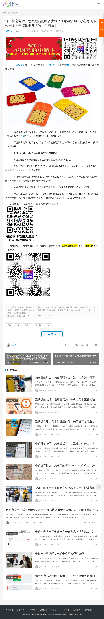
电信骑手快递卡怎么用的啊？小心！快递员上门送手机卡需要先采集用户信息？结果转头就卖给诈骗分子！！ (66, 465)
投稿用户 (9, 31)
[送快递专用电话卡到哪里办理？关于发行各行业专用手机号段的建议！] (19, 427)
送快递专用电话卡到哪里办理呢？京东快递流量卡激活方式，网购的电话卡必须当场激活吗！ (52, 510)
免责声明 (32, 610)
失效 (22, 135)
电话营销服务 (46, 31)
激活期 (52, 64)
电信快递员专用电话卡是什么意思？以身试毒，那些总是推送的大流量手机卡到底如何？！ (66, 531)
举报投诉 (20, 610)
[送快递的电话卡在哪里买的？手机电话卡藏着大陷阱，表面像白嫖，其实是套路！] (19, 405)
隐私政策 (88, 610)
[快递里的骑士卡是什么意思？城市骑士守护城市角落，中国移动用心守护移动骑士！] (19, 494)
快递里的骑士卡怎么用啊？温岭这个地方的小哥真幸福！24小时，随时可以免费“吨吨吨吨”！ (66, 377)
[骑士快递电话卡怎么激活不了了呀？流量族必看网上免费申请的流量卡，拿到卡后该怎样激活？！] (19, 582)
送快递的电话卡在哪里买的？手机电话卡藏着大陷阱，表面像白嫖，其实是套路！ (65, 399)
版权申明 (65, 610)
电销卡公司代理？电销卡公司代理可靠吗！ (61, 553)
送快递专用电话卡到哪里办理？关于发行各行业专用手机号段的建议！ (66, 421)
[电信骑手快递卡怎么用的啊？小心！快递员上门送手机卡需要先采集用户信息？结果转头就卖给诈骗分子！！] (19, 472)
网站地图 (54, 614)
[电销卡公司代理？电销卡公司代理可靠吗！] (19, 560)
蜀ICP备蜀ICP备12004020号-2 (71, 614)
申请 (16, 64)
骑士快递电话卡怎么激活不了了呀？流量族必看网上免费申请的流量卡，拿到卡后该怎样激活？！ (66, 576)
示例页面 (77, 610)
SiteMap (46, 614)
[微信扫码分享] (76, 345)
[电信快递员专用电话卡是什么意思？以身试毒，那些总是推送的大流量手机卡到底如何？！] (19, 538)
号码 (68, 64)
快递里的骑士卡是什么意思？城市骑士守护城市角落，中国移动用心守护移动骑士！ (65, 488)
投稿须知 (43, 610)
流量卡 (21, 64)
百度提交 (54, 610)
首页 (4, 12)
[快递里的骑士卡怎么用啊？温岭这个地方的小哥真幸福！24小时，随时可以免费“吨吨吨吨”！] (19, 383)
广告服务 (9, 610)
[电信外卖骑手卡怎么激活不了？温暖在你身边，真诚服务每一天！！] (19, 450)
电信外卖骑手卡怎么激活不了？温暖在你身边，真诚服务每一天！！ (66, 443)
